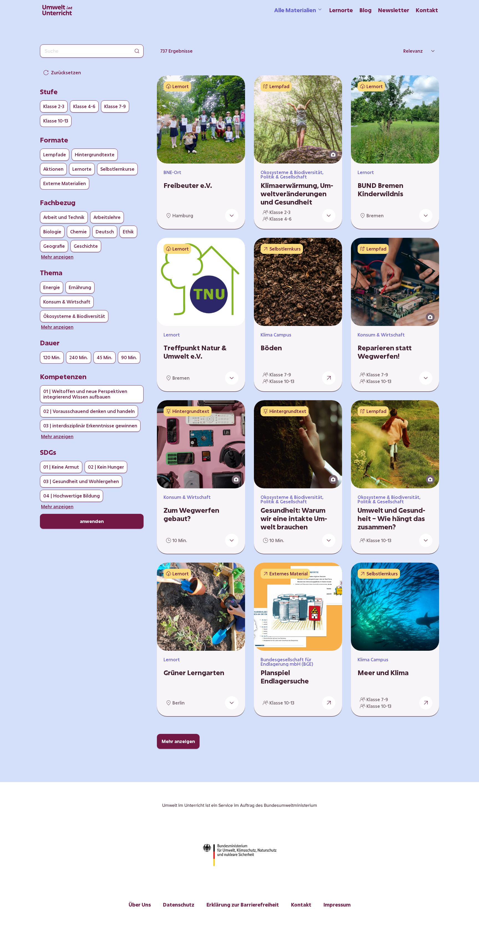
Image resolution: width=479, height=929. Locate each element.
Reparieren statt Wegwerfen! (385, 352)
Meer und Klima (383, 672)
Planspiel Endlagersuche (285, 676)
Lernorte (341, 10)
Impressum (337, 904)
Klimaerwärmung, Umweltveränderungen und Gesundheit (297, 193)
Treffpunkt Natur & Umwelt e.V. (195, 352)
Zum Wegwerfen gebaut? (191, 514)
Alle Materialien (295, 10)
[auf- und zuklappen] (231, 215)
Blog (365, 10)
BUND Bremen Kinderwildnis (380, 189)
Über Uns (140, 904)
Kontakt (427, 10)
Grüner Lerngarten (194, 672)
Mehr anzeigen (178, 741)
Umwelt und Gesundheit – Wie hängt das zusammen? (391, 518)
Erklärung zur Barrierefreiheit (243, 904)
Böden (271, 348)
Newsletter (393, 10)
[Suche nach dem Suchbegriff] (137, 51)
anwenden (92, 521)
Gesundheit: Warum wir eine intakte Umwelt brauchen (294, 518)
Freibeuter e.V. (188, 185)
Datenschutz (178, 904)
